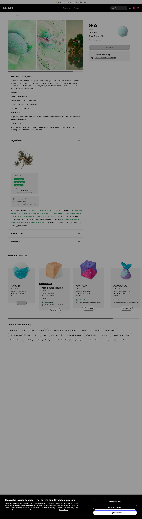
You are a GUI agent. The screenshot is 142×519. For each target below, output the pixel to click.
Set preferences (115, 502)
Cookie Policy (63, 510)
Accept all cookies (115, 513)
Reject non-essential (115, 507)
